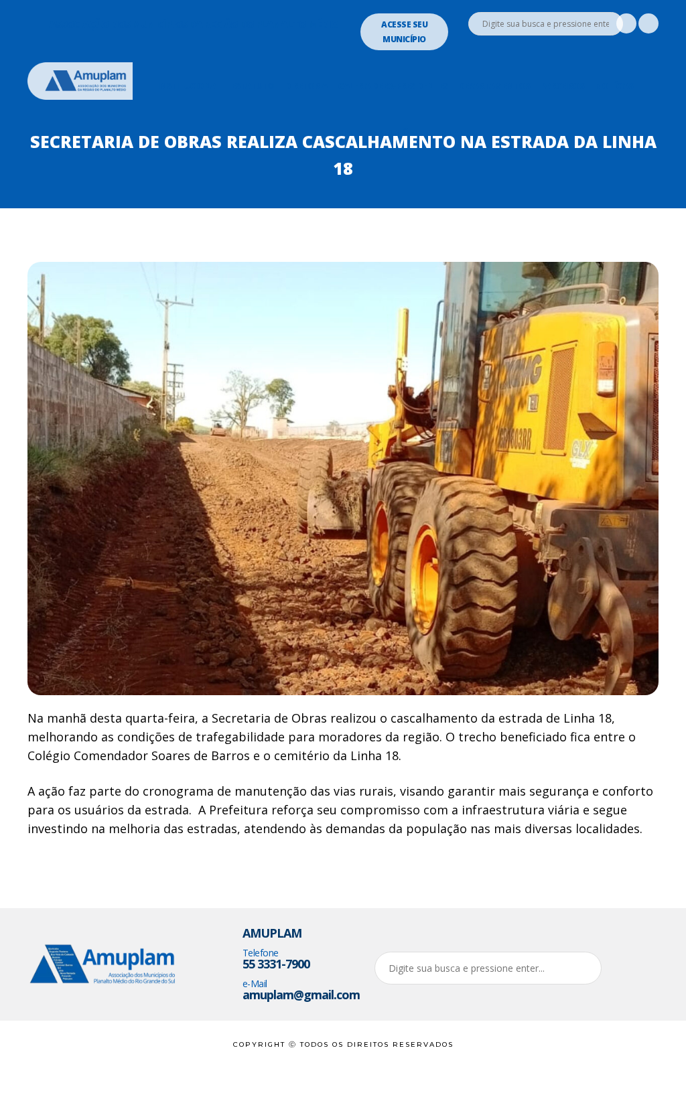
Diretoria (306, 86)
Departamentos (494, 86)
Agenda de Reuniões (374, 133)
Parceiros (562, 86)
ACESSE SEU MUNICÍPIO (404, 32)
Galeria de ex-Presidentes (393, 86)
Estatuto (252, 86)
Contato (449, 133)
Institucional (188, 86)
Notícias (614, 86)
